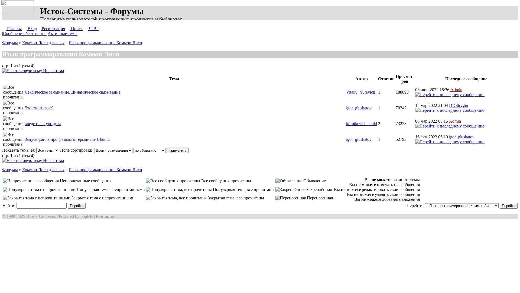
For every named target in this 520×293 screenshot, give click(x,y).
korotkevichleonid (361, 123)
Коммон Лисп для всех (43, 42)
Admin (456, 89)
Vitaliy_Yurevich (360, 92)
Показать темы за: (19, 150)
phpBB (86, 216)
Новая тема (53, 70)
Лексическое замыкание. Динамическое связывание (73, 92)
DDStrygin (458, 105)
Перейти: (416, 205)
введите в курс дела (43, 123)
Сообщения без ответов (25, 33)
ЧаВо (93, 28)
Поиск (76, 28)
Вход (32, 28)
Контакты (105, 216)
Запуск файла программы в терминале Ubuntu (67, 139)
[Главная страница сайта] (18, 7)
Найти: (9, 205)
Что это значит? (39, 108)
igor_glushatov (359, 108)
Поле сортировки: (77, 150)
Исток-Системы (41, 216)
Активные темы (62, 33)
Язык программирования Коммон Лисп (105, 42)
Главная (14, 28)
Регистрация (53, 28)
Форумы (10, 42)
